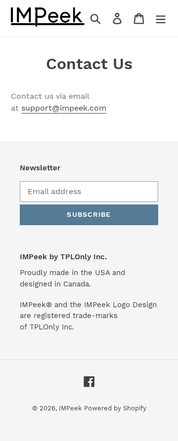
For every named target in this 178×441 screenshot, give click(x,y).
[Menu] (161, 18)
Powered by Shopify (115, 408)
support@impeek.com (63, 108)
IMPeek (70, 408)
